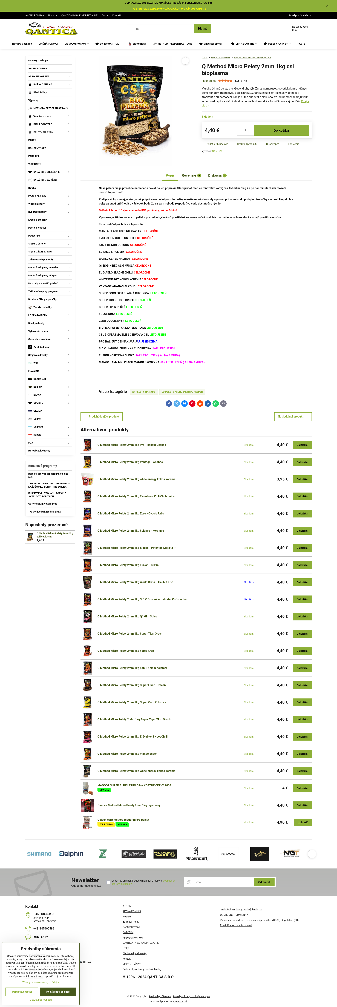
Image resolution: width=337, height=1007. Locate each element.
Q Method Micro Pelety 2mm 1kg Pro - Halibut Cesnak (131, 445)
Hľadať (202, 28)
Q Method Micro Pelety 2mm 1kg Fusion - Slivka (128, 565)
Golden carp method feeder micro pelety (123, 819)
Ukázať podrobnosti (41, 999)
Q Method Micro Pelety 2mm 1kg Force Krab (125, 650)
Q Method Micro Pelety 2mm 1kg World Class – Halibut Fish (135, 582)
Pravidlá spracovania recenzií (236, 925)
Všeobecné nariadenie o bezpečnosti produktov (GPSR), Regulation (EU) (259, 920)
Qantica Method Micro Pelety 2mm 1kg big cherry (128, 805)
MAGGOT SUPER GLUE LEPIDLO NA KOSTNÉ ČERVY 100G (134, 785)
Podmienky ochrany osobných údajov (241, 909)
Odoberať (264, 882)
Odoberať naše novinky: (86, 885)
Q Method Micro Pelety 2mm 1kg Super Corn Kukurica (131, 702)
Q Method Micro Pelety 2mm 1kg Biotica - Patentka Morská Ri (136, 547)
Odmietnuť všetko (22, 991)
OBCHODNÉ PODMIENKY (234, 914)
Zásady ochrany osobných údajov (191, 996)
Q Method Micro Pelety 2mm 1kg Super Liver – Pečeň (131, 685)
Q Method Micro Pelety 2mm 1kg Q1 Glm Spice (127, 616)
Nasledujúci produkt (290, 416)
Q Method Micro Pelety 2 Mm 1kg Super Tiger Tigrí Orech (134, 719)
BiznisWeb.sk (180, 1001)
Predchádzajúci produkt (104, 416)
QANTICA (217, 151)
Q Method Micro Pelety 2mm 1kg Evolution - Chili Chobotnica (136, 496)
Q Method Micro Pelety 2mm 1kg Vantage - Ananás (130, 462)
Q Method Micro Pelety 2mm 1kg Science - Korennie (130, 530)
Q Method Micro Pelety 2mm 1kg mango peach (127, 753)
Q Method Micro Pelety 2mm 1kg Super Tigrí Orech (129, 633)
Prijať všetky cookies (58, 991)
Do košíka (281, 130)
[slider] (225, 80)
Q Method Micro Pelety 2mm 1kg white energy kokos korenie (136, 479)
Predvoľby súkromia (160, 996)
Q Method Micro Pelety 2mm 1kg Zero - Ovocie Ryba (130, 513)
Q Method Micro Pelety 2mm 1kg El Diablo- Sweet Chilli (132, 736)
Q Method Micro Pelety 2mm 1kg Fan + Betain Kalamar (132, 668)
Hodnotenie (209, 80)
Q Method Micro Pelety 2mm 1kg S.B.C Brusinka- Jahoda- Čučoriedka (142, 599)
